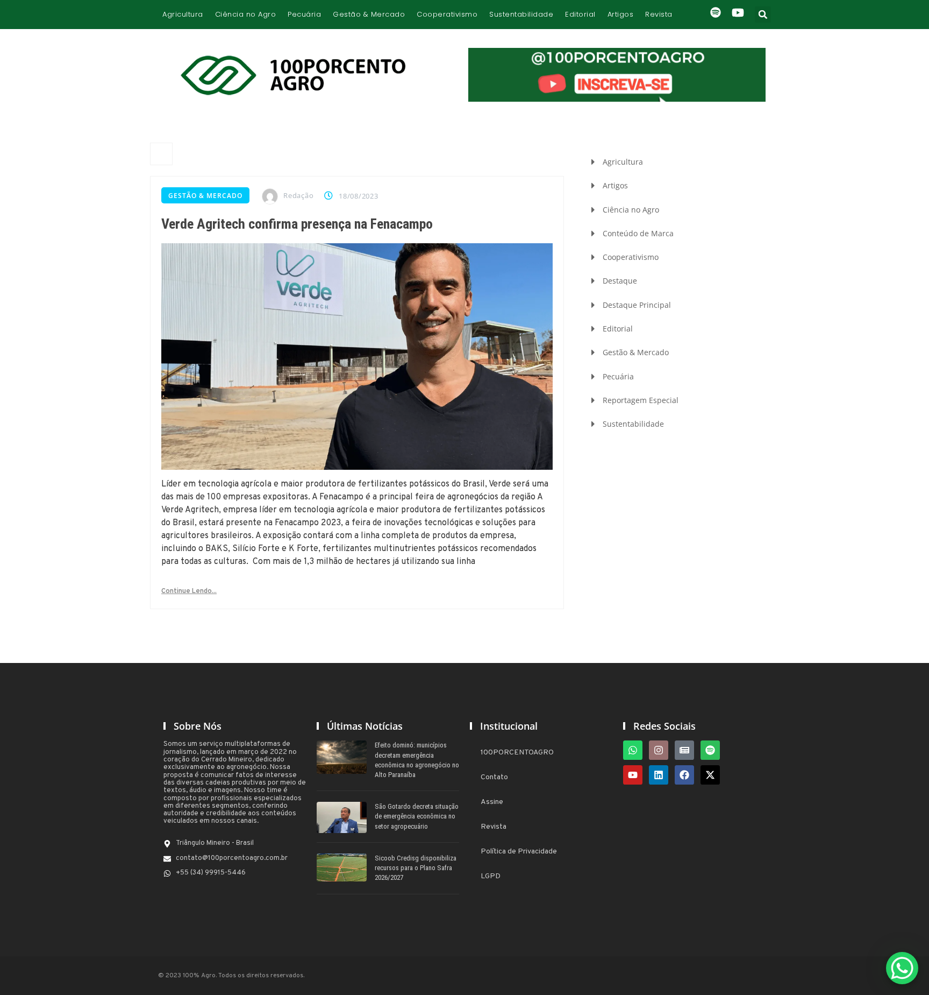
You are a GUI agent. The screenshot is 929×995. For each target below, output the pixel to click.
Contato (494, 777)
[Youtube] (632, 775)
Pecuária (304, 14)
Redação (298, 195)
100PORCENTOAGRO (517, 752)
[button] (763, 14)
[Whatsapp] (632, 750)
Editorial (580, 14)
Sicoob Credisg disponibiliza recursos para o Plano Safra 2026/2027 (415, 867)
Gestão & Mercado (369, 14)
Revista (659, 14)
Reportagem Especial (640, 400)
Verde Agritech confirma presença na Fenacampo (297, 224)
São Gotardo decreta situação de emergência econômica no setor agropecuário (417, 816)
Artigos (621, 14)
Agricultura (182, 14)
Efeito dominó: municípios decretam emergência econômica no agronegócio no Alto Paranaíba (417, 760)
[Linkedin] (658, 775)
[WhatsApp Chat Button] (902, 968)
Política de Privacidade (519, 851)
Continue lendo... (189, 591)
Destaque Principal (637, 305)
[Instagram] (658, 750)
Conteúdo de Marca (638, 233)
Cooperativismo (447, 14)
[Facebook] (684, 775)
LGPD (491, 876)
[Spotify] (710, 750)
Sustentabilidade (521, 14)
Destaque (620, 281)
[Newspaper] (684, 750)
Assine (492, 802)
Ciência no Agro (245, 14)
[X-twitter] (710, 775)
